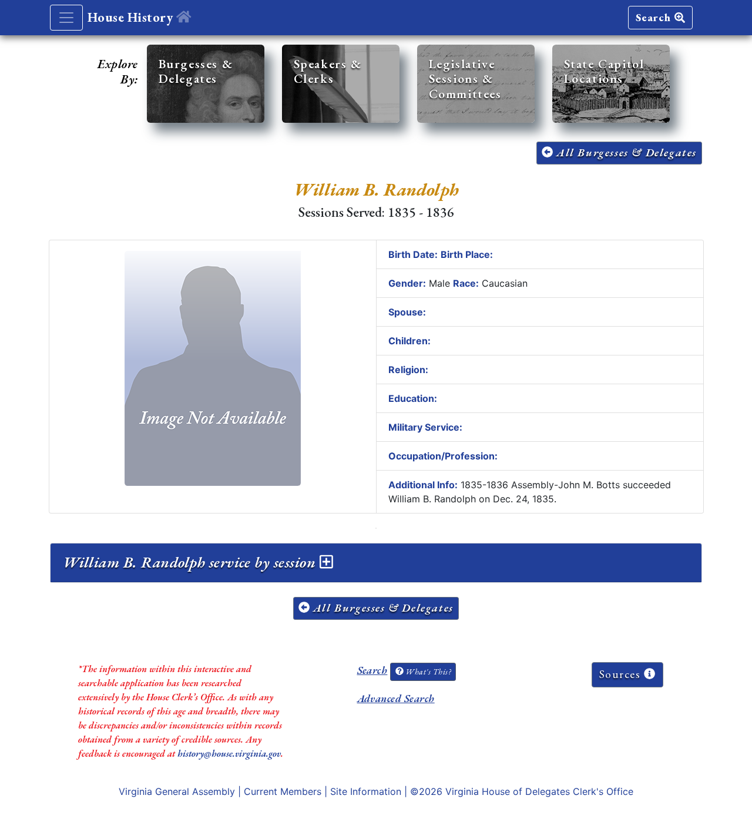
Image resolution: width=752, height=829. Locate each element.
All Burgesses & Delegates (625, 152)
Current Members (282, 791)
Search (655, 17)
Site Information (365, 791)
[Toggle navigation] (66, 18)
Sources (621, 674)
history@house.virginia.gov (229, 753)
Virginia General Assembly (177, 791)
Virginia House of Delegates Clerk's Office (539, 791)
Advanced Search (396, 698)
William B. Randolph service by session (191, 562)
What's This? (427, 671)
